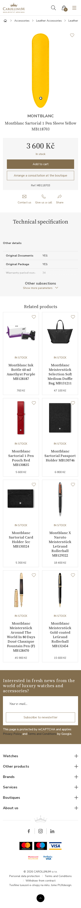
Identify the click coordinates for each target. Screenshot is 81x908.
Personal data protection (24, 876)
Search (53, 8)
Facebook (29, 831)
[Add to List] (74, 35)
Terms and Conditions (41, 734)
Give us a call (43, 202)
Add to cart (41, 164)
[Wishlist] (34, 317)
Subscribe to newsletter (40, 717)
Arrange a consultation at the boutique (40, 175)
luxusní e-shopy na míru (35, 885)
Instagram (40, 831)
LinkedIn (52, 831)
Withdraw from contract (40, 881)
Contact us (24, 202)
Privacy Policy (12, 734)
